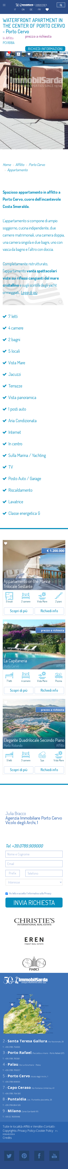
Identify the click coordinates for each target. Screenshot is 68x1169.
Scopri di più (18, 610)
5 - (16, 1075)
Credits (7, 1138)
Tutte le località (12, 1126)
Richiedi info (49, 610)
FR (39, 9)
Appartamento (17, 169)
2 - (25, 1041)
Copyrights (9, 1131)
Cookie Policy (44, 1131)
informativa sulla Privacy (39, 893)
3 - (17, 1052)
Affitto (19, 164)
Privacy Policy (26, 1131)
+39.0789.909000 (27, 846)
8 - (14, 1099)
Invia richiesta (34, 902)
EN (23, 9)
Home (7, 164)
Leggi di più (29, 292)
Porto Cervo (37, 164)
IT (15, 9)
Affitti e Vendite (33, 1126)
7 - (17, 1087)
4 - (10, 1064)
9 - (12, 1110)
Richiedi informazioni (45, 48)
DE (31, 9)
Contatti (49, 1126)
